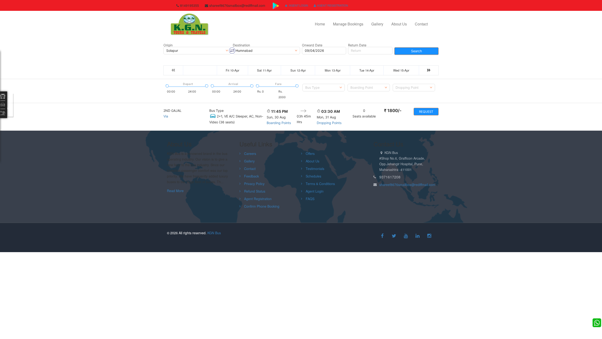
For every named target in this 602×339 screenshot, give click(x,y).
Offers (310, 153)
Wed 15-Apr (401, 70)
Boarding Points (279, 123)
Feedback (251, 176)
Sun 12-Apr (298, 70)
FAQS (310, 198)
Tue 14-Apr (366, 70)
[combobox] (323, 87)
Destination (241, 45)
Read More (175, 190)
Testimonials (315, 168)
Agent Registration (332, 5)
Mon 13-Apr (333, 70)
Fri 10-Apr (232, 70)
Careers (250, 153)
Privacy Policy (254, 183)
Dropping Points (329, 123)
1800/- (392, 110)
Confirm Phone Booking (261, 206)
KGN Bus (214, 232)
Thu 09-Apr (200, 70)
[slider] (167, 85)
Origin (168, 45)
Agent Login (298, 5)
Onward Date (312, 45)
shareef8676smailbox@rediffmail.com (407, 184)
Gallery (377, 24)
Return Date (357, 45)
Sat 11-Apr (264, 70)
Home (320, 24)
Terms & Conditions (320, 183)
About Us (399, 24)
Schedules (313, 176)
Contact (421, 24)
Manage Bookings (348, 24)
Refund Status (254, 191)
